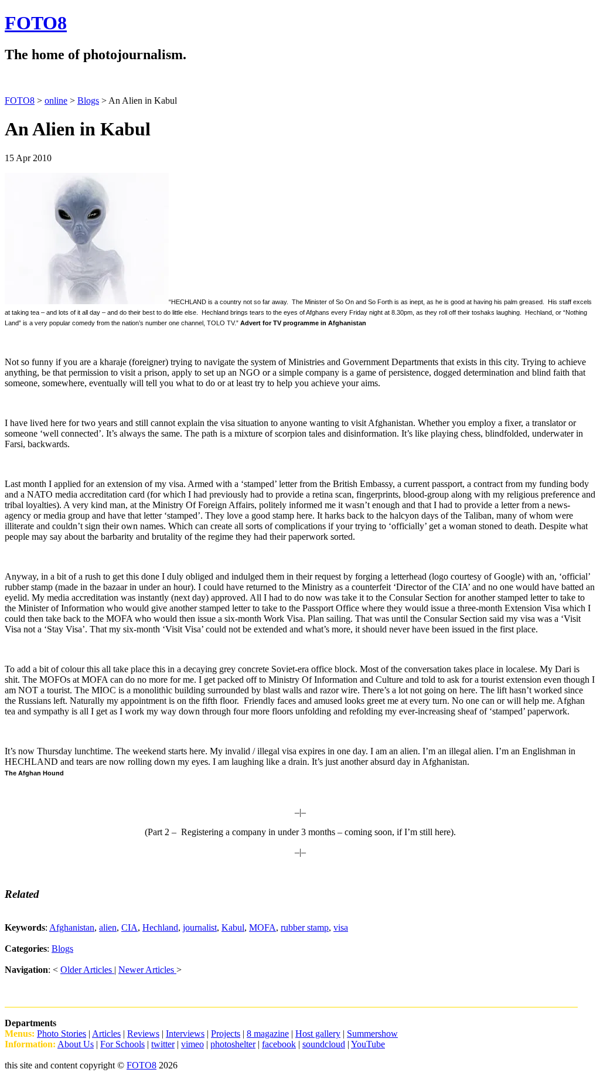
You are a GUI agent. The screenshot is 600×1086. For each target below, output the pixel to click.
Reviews (143, 1034)
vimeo (192, 1044)
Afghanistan (71, 927)
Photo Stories (61, 1034)
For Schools (122, 1044)
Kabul (232, 927)
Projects (225, 1034)
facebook (279, 1044)
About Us (75, 1044)
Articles (106, 1034)
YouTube (368, 1044)
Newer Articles (147, 970)
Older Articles (87, 970)
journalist (200, 927)
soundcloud (323, 1044)
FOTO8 (36, 22)
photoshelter (232, 1044)
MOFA (262, 927)
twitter (163, 1044)
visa (340, 927)
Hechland (160, 927)
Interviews (185, 1034)
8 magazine (268, 1034)
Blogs (62, 949)
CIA (129, 927)
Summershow (372, 1034)
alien (108, 927)
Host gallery (317, 1034)
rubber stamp (305, 927)
